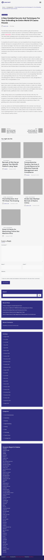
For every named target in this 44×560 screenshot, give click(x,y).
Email (24, 264)
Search (5, 292)
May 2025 (6, 378)
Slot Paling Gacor (6, 477)
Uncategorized (4, 14)
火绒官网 (4, 453)
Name (3, 264)
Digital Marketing (7, 423)
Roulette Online (5, 484)
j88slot (4, 481)
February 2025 (7, 386)
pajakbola (4, 495)
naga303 (4, 550)
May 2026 (6, 345)
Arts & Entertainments (9, 415)
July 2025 (6, 372)
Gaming (4, 197)
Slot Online (5, 459)
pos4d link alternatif (6, 486)
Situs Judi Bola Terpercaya (8, 461)
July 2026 (6, 339)
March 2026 (6, 350)
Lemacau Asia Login (6, 478)
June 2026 (6, 342)
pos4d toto (5, 509)
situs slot (4, 506)
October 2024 (6, 397)
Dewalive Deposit (6, 489)
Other (4, 227)
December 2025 (7, 358)
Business (6, 420)
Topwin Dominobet (6, 494)
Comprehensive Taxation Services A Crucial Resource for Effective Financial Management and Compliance (32, 167)
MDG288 (4, 542)
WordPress (31, 556)
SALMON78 (5, 480)
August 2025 (6, 370)
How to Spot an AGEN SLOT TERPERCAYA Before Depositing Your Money (18, 307)
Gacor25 (4, 520)
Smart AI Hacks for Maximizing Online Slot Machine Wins (10, 231)
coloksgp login (5, 500)
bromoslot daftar (6, 548)
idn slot (4, 536)
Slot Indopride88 (6, 511)
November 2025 (7, 361)
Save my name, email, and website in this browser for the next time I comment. (21, 278)
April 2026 (6, 347)
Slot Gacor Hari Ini (6, 462)
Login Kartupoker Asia (7, 469)
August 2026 (6, 336)
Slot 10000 (5, 516)
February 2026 (7, 353)
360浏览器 (5, 448)
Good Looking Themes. (20, 556)
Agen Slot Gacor (6, 530)
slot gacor (4, 456)
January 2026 (6, 356)
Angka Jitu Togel (6, 473)
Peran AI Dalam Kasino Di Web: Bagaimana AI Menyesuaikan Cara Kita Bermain (19, 314)
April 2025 (6, 381)
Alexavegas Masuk (6, 475)
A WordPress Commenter (7, 325)
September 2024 (7, 400)
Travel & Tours (7, 435)
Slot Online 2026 (6, 466)
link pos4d (5, 498)
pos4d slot (5, 533)
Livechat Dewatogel (6, 508)
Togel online (8, 34)
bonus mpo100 (5, 519)
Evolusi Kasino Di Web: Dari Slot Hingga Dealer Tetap (14, 312)
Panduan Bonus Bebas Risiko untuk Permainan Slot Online (15, 310)
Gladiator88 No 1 (6, 483)
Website (3, 271)
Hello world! (16, 325)
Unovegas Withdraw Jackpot (8, 492)
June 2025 (6, 375)
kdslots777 (4, 528)
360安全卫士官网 (6, 450)
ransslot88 (5, 487)
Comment (4, 245)
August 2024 (6, 403)
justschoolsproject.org (7, 527)
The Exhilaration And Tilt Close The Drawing (10, 200)
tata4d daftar (5, 544)
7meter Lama (5, 467)
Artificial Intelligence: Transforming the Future (12, 305)
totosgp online (5, 458)
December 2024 (7, 392)
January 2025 (6, 389)
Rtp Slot (4, 470)
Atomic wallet (5, 502)
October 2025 (6, 364)
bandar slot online (6, 514)
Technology (6, 432)
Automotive (6, 418)
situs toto (4, 512)
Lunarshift (8, 556)
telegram (4, 451)
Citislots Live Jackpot (7, 472)
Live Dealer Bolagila (6, 491)
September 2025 (7, 367)
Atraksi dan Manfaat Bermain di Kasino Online (31, 201)
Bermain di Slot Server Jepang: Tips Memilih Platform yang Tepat (10, 164)
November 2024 (7, 395)
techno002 (5, 455)
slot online (4, 517)
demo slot (4, 541)
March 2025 (6, 383)
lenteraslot (5, 522)
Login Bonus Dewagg (6, 464)
